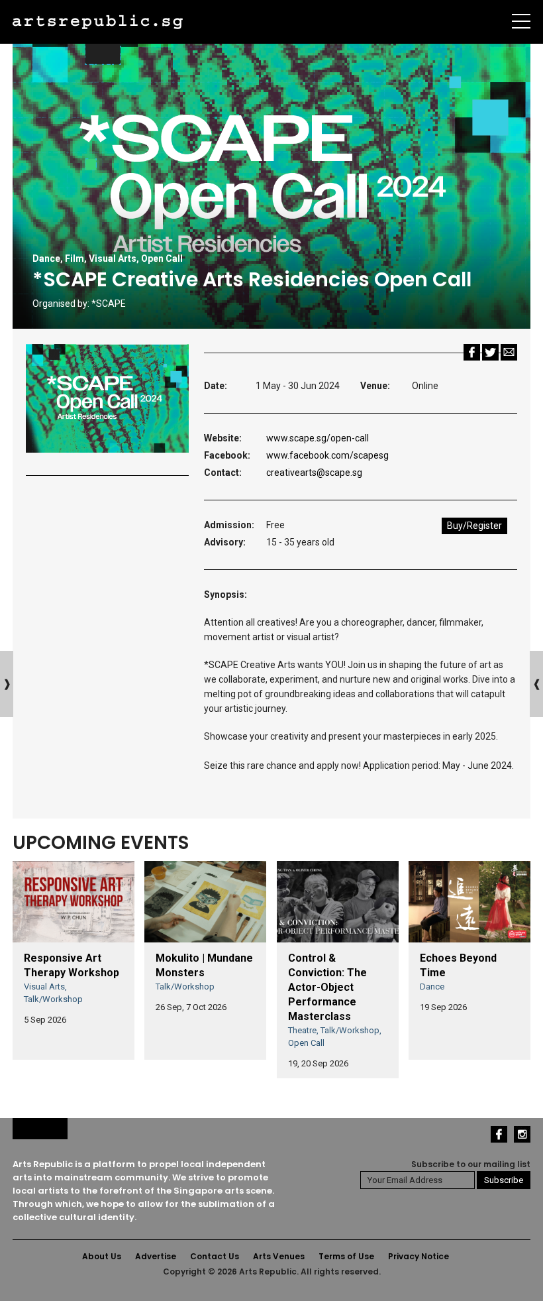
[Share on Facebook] (472, 352)
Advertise (155, 1256)
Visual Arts (112, 258)
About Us (101, 1256)
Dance (46, 258)
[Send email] (509, 352)
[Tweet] (490, 352)
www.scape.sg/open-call (317, 438)
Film (74, 258)
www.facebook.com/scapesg (327, 455)
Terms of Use (346, 1256)
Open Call (162, 258)
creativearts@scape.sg (314, 472)
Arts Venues (279, 1256)
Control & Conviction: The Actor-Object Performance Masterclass (327, 987)
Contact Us (214, 1256)
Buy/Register (474, 525)
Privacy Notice (418, 1256)
